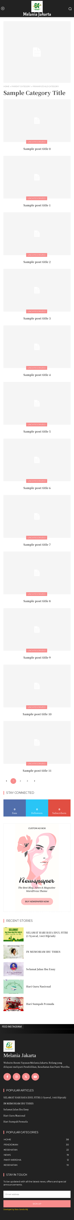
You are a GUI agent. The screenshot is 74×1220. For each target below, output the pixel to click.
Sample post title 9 (37, 657)
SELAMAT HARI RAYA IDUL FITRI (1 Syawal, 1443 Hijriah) (47, 934)
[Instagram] (16, 1077)
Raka (17, 1209)
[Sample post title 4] (37, 346)
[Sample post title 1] (37, 177)
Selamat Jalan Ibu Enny (40, 969)
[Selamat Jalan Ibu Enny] (13, 969)
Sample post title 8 (37, 601)
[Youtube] (35, 1077)
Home (6, 86)
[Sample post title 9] (37, 629)
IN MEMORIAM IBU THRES (43, 951)
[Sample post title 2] (37, 233)
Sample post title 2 (37, 262)
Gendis (22, 1209)
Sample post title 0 (37, 149)
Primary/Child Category (46, 86)
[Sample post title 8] (37, 572)
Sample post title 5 (37, 431)
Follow (37, 800)
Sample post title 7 (37, 545)
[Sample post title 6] (37, 460)
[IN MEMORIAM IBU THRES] (13, 952)
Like (15, 800)
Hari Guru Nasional (38, 986)
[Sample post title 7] (37, 516)
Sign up (37, 1203)
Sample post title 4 (37, 375)
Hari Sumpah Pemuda (40, 1004)
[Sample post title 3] (37, 290)
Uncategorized (37, 141)
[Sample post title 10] (37, 686)
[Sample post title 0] (37, 120)
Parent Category (21, 86)
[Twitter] (26, 1077)
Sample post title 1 (37, 205)
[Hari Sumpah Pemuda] (13, 1004)
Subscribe (59, 800)
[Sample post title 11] (37, 742)
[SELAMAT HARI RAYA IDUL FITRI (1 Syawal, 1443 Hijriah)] (13, 934)
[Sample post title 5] (37, 403)
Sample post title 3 (37, 318)
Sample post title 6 (37, 488)
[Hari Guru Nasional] (13, 987)
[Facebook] (7, 1077)
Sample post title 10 (37, 714)
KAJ (26, 1209)
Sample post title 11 (37, 771)
